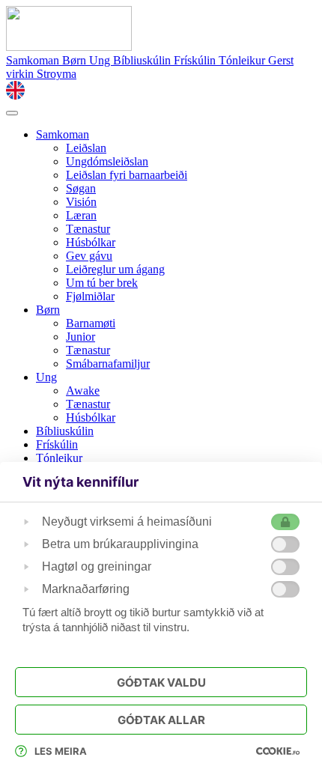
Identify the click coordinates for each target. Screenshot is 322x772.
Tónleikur (243, 60)
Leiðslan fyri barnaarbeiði (126, 174)
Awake (83, 390)
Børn (75, 60)
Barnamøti (90, 323)
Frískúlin (196, 60)
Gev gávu (89, 255)
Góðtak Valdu (161, 682)
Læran (81, 215)
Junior (80, 336)
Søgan (81, 188)
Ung (101, 60)
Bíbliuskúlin (143, 60)
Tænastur (88, 228)
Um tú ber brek (102, 282)
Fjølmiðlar (90, 296)
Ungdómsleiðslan (107, 161)
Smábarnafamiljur (108, 363)
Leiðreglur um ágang (115, 269)
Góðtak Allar (161, 720)
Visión (81, 201)
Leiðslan (86, 148)
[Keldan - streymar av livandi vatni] (69, 46)
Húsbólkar (90, 242)
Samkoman (34, 60)
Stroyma (56, 73)
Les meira (60, 751)
